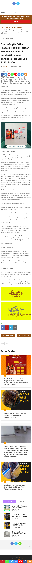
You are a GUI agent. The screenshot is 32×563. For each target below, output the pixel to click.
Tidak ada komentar (15, 66)
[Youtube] (15, 74)
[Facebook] (2, 74)
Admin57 (5, 66)
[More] (25, 74)
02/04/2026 (16, 510)
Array (6, 343)
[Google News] (18, 74)
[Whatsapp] (12, 74)
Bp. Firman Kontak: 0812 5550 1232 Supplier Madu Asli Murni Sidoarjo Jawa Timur (20, 515)
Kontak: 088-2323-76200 (16, 293)
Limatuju (21, 558)
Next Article (23, 335)
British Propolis (17, 28)
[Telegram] (22, 74)
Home (2, 28)
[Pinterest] (9, 74)
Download (16, 22)
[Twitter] (5, 74)
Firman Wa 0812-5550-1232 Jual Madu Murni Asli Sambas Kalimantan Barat (15, 415)
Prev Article (8, 335)
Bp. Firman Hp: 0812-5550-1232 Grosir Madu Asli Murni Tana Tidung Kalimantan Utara (14, 487)
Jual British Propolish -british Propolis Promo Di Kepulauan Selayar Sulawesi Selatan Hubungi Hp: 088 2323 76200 (16, 381)
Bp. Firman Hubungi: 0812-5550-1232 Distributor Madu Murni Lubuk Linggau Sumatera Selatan (19, 524)
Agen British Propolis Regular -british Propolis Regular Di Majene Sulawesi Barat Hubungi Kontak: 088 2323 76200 (20, 506)
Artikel (7, 28)
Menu (4, 12)
